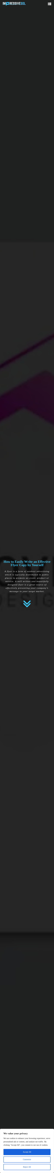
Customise (27, 1159)
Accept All (27, 1152)
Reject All (27, 1167)
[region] (27, 1151)
